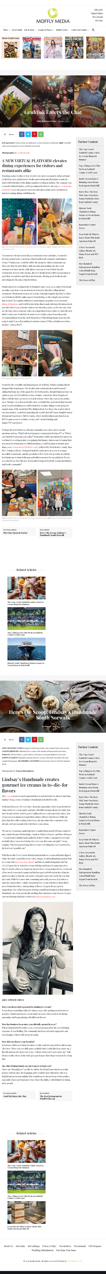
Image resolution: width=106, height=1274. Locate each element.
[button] (93, 30)
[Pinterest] (34, 134)
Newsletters (65, 1246)
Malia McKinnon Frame (46, 121)
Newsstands (98, 17)
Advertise (99, 20)
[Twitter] (28, 134)
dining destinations (10, 304)
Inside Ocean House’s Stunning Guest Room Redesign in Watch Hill (89, 182)
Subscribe (98, 9)
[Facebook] (22, 134)
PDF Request (95, 1246)
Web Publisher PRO (75, 1261)
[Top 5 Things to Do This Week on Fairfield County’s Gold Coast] (26, 618)
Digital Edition (97, 13)
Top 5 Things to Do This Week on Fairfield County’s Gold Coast (89, 169)
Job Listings (34, 1246)
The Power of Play (87, 280)
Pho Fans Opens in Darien (15, 533)
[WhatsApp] (41, 134)
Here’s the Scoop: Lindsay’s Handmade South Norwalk (53, 534)
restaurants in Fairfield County (25, 447)
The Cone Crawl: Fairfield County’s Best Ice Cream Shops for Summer (25, 603)
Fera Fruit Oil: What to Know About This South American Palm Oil (89, 237)
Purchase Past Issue (66, 1250)
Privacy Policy (49, 1246)
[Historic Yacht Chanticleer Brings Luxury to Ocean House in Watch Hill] (26, 649)
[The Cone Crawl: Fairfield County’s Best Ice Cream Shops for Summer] (26, 588)
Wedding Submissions (42, 1250)
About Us (8, 1246)
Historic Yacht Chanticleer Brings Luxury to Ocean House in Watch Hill (25, 664)
